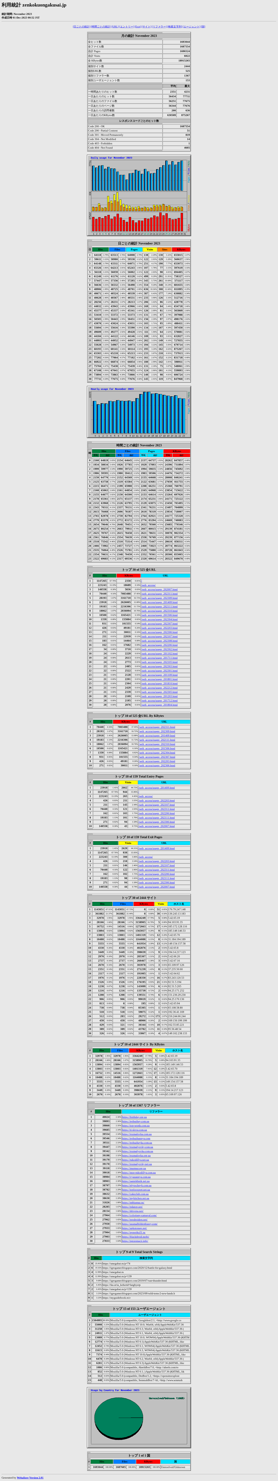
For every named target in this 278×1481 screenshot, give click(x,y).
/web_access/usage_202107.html (159, 636)
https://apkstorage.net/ (134, 1228)
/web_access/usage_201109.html (159, 674)
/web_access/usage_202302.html (159, 649)
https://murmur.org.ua (134, 1168)
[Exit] (138, 26)
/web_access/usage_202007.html (159, 589)
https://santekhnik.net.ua (136, 1181)
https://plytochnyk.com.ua (136, 1185)
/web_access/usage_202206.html (159, 644)
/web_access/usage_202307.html (159, 623)
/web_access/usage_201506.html (159, 615)
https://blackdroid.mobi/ (135, 1236)
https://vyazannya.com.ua (136, 1176)
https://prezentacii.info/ (135, 1240)
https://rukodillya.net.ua (135, 1159)
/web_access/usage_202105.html (159, 662)
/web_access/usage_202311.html (159, 593)
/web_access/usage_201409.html (159, 602)
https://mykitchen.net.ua (135, 1198)
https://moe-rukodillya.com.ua (139, 1172)
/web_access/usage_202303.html (159, 666)
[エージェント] (191, 26)
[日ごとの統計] (81, 26)
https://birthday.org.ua (134, 1116)
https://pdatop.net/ (132, 1206)
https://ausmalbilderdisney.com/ (140, 1223)
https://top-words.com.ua (136, 1125)
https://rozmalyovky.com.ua (137, 1146)
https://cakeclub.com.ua (135, 1193)
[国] (203, 26)
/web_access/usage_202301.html (159, 670)
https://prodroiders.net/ (135, 1219)
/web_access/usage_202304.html (159, 619)
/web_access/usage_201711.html (159, 657)
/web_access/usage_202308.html (159, 640)
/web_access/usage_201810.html (159, 683)
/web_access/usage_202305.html (159, 691)
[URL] (115, 26)
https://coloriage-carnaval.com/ (139, 1215)
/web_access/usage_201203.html (159, 696)
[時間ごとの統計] (101, 26)
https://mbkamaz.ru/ (133, 1202)
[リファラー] (159, 26)
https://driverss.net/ (132, 1211)
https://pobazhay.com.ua (135, 1121)
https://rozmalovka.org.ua (136, 1155)
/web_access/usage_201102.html (159, 653)
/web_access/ (148, 585)
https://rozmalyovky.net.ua (137, 1164)
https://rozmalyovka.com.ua (137, 1151)
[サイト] (146, 26)
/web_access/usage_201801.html (159, 679)
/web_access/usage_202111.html (159, 606)
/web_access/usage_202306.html (159, 632)
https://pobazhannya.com (136, 1138)
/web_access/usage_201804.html (159, 704)
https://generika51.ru (133, 1232)
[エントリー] (126, 26)
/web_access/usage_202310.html (159, 610)
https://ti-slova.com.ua (134, 1129)
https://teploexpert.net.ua (136, 1189)
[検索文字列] (174, 26)
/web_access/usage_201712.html (159, 700)
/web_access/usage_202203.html (159, 627)
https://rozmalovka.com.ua (137, 1134)
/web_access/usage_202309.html (159, 597)
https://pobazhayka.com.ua (137, 1142)
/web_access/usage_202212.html (159, 687)
